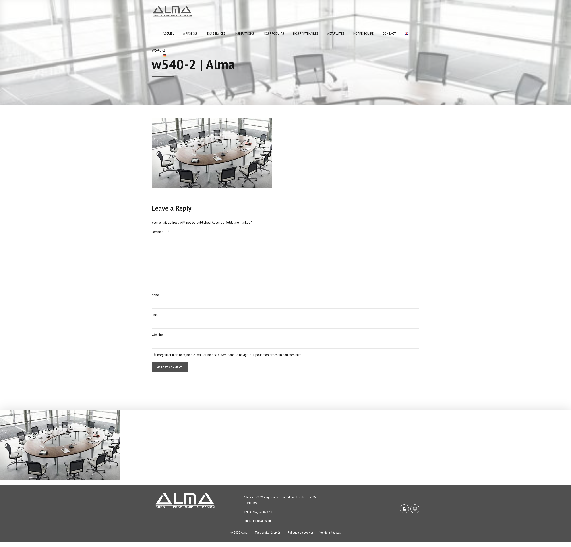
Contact (389, 33)
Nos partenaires (305, 33)
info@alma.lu (262, 521)
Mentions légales (330, 532)
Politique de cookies (301, 532)
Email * (156, 315)
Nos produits (273, 33)
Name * (157, 295)
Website (157, 335)
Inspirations (244, 33)
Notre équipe (363, 33)
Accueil (168, 33)
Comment (160, 232)
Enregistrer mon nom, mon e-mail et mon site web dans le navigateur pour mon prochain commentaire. (228, 355)
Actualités (335, 33)
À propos (190, 33)
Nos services (216, 33)
